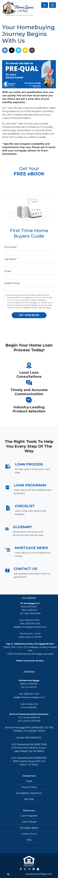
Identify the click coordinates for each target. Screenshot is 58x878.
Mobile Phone (12, 283)
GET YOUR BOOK (29, 315)
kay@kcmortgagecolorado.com (30, 627)
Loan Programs (29, 815)
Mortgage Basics (29, 827)
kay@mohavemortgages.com (29, 697)
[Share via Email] (25, 50)
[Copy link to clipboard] (32, 50)
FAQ (29, 840)
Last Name (11, 259)
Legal (29, 781)
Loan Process (29, 821)
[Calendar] (38, 869)
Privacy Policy (13, 300)
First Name (11, 247)
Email (8, 271)
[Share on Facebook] (5, 50)
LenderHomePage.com (39, 874)
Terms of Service (42, 297)
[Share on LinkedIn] (18, 50)
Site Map (29, 799)
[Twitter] (25, 869)
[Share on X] (11, 50)
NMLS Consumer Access (30, 660)
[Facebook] (21, 869)
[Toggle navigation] (52, 5)
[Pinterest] (34, 869)
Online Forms (29, 834)
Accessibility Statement (29, 793)
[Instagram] (29, 869)
